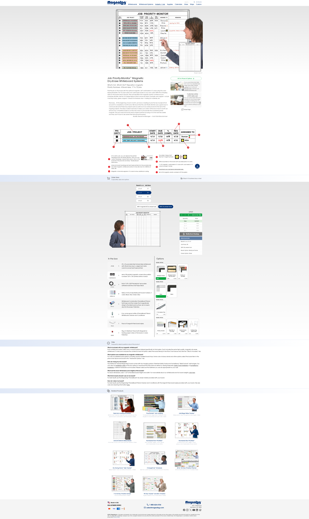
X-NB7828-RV (112, 278)
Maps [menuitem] (192, 4)
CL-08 (112, 317)
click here (192, 372)
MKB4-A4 (112, 296)
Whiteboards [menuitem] (132, 4)
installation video (120, 365)
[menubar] (164, 4)
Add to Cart (195, 215)
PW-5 (112, 326)
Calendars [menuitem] (178, 4)
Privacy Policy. (116, 517)
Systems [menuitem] (146, 4)
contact (186, 87)
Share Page (187, 109)
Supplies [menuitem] (170, 4)
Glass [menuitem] (186, 4)
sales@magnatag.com (190, 90)
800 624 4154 (187, 88)
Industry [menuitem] (160, 4)
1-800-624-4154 (155, 505)
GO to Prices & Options (185, 78)
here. (128, 385)
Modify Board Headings (192, 234)
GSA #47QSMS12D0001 (114, 505)
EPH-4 (112, 306)
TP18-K (112, 287)
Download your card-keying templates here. (171, 169)
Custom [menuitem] (198, 4)
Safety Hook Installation (181, 365)
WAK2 (112, 335)
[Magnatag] (193, 502)
